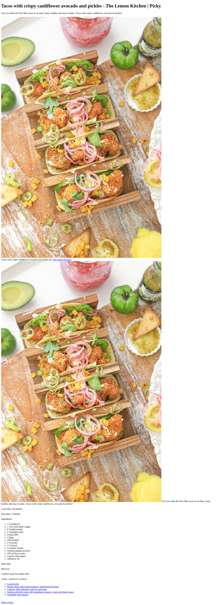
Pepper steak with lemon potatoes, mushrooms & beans (33, 586)
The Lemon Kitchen (61, 259)
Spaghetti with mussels (17, 594)
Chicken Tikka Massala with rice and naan (27, 589)
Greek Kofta (13, 584)
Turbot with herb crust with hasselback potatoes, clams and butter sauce (40, 592)
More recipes (7, 602)
